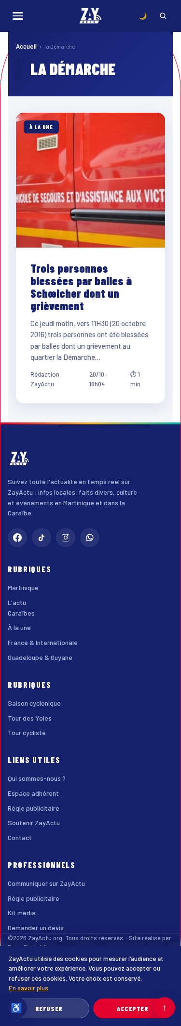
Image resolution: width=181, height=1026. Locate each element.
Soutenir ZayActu (34, 822)
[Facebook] (17, 537)
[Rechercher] (163, 16)
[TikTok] (41, 537)
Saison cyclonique (34, 703)
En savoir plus (28, 988)
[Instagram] (65, 537)
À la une (19, 627)
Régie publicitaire (33, 808)
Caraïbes (21, 613)
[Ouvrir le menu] (18, 16)
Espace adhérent (33, 793)
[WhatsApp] (89, 537)
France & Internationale (43, 642)
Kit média (22, 912)
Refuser (49, 1008)
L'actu (17, 602)
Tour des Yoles (30, 718)
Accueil (26, 46)
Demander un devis (36, 927)
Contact (20, 837)
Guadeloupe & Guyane (40, 657)
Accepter (132, 1008)
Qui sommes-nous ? (37, 778)
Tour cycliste (27, 732)
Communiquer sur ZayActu (46, 883)
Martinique (23, 587)
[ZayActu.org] (91, 16)
